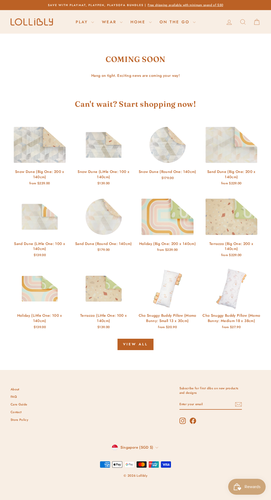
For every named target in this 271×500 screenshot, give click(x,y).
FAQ (14, 396)
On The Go (176, 22)
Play (83, 22)
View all (135, 344)
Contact (16, 412)
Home (139, 22)
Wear (110, 22)
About (15, 389)
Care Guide (19, 404)
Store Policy (19, 419)
